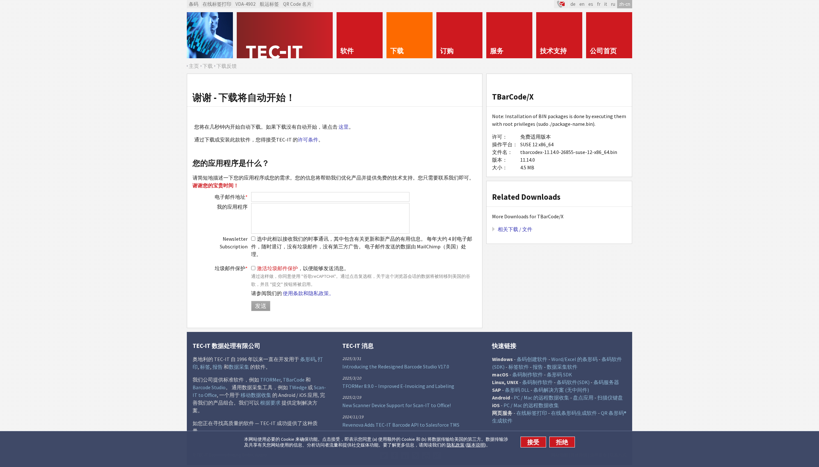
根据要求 (270, 402)
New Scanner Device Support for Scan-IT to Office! (396, 405)
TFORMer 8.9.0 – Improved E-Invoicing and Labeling (398, 386)
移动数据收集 (256, 395)
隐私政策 (456, 445)
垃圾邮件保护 (231, 268)
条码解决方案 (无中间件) (561, 390)
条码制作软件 (527, 374)
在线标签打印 (217, 4)
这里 (343, 127)
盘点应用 (583, 397)
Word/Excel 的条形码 (574, 359)
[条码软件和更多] (210, 35)
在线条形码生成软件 (574, 413)
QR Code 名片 (297, 4)
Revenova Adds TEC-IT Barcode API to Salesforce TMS (400, 425)
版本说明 (476, 445)
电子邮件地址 (231, 197)
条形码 (307, 359)
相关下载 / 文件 (515, 229)
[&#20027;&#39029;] (285, 35)
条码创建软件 (532, 359)
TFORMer (270, 379)
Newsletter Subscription (234, 243)
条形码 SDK (559, 374)
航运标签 (269, 4)
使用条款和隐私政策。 (308, 293)
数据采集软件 (562, 367)
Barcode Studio (209, 387)
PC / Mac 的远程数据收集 (541, 397)
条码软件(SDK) (573, 382)
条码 (193, 4)
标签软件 (518, 367)
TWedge (298, 387)
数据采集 (239, 367)
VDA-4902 (245, 4)
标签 (205, 367)
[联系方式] (561, 4)
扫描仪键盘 (610, 397)
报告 (217, 367)
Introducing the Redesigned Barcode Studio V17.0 (395, 366)
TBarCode (294, 379)
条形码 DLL (517, 390)
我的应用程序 (232, 207)
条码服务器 (606, 382)
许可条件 (308, 139)
